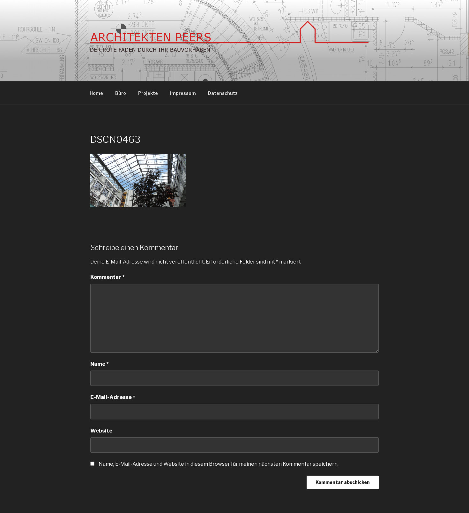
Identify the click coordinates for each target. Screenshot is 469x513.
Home (96, 93)
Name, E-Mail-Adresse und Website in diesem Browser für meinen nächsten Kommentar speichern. (219, 464)
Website (101, 431)
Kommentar (107, 277)
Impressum (183, 93)
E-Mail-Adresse (112, 397)
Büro (120, 93)
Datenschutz (223, 93)
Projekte (148, 93)
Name (99, 364)
